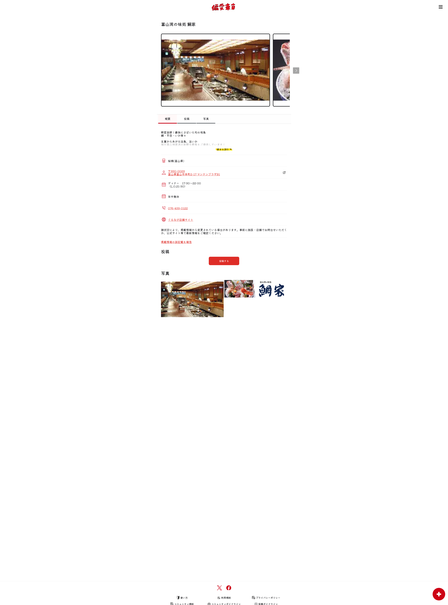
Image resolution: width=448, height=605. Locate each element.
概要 (167, 119)
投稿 (187, 119)
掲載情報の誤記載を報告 (176, 242)
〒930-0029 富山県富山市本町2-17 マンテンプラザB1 (194, 172)
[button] (296, 70)
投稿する (224, 261)
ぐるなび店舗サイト (180, 220)
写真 (206, 119)
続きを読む (223, 149)
